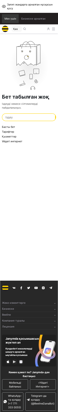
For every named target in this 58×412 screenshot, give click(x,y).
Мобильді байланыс (15, 384)
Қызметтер (9, 136)
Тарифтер (8, 131)
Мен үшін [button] (10, 18)
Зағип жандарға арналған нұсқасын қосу (30, 6)
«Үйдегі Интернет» (43, 384)
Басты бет (8, 126)
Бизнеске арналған (33, 18)
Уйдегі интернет (12, 141)
